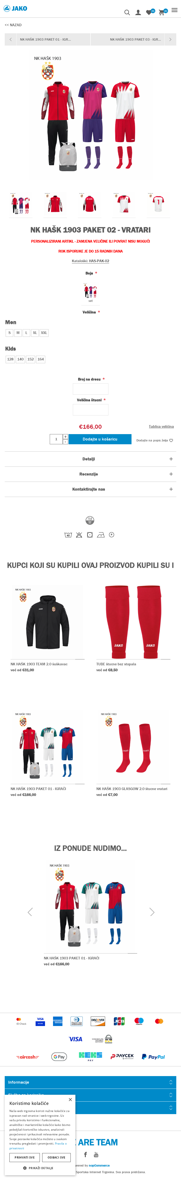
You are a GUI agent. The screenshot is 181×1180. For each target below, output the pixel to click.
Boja (90, 273)
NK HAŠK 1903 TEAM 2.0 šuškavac (39, 664)
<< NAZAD (13, 24)
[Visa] (75, 1045)
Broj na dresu (90, 379)
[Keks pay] (91, 1063)
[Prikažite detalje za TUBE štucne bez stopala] (133, 622)
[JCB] (120, 1028)
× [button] (70, 1100)
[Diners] (77, 1028)
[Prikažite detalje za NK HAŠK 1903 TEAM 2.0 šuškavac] (48, 622)
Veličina (90, 312)
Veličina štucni (90, 400)
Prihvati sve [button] (25, 1157)
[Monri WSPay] (102, 1045)
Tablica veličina (161, 426)
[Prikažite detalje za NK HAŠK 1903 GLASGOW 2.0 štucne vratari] (133, 747)
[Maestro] (139, 1028)
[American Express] (58, 1028)
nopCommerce (99, 1165)
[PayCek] (122, 1063)
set (91, 301)
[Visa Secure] (40, 1028)
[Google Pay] (59, 1063)
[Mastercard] (159, 1028)
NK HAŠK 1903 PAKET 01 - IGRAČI (38, 789)
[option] (21, 204)
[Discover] (98, 1028)
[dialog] (40, 1135)
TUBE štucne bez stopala (116, 664)
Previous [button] (29, 912)
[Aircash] (28, 1063)
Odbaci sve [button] (57, 1157)
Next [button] (151, 912)
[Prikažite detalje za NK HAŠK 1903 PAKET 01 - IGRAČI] (48, 747)
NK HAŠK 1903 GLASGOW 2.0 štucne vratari (131, 789)
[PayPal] (153, 1063)
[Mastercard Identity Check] (22, 1028)
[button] (40, 1168)
